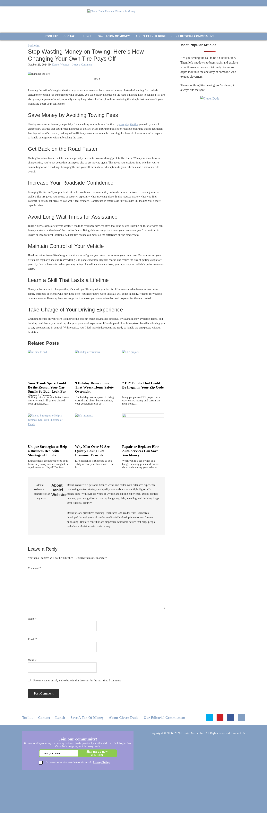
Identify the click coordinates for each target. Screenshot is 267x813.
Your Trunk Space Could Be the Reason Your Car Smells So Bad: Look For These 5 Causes (47, 389)
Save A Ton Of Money (87, 718)
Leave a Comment (82, 64)
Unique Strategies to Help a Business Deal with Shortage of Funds (47, 451)
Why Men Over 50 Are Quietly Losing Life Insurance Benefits (92, 451)
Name (32, 618)
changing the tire (128, 124)
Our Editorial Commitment (164, 718)
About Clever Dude (123, 718)
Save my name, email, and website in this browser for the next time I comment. (77, 680)
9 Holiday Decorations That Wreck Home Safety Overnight (94, 387)
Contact (44, 718)
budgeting (34, 45)
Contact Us (238, 733)
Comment (34, 568)
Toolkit (27, 718)
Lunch (60, 718)
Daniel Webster (60, 64)
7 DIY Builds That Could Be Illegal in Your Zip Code (143, 385)
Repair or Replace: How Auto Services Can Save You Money (140, 451)
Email (32, 639)
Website (32, 660)
